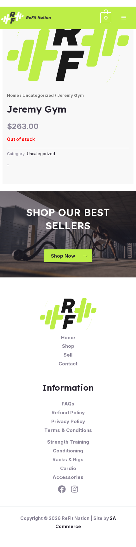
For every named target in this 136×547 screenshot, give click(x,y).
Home (13, 95)
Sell (68, 355)
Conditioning (68, 451)
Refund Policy (68, 413)
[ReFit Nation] (26, 17)
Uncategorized (38, 95)
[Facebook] (62, 489)
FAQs (68, 404)
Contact (68, 364)
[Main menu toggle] (124, 18)
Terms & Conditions (68, 430)
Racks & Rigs (68, 460)
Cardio (68, 468)
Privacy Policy (68, 421)
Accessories (68, 477)
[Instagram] (74, 489)
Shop (68, 346)
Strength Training (68, 442)
